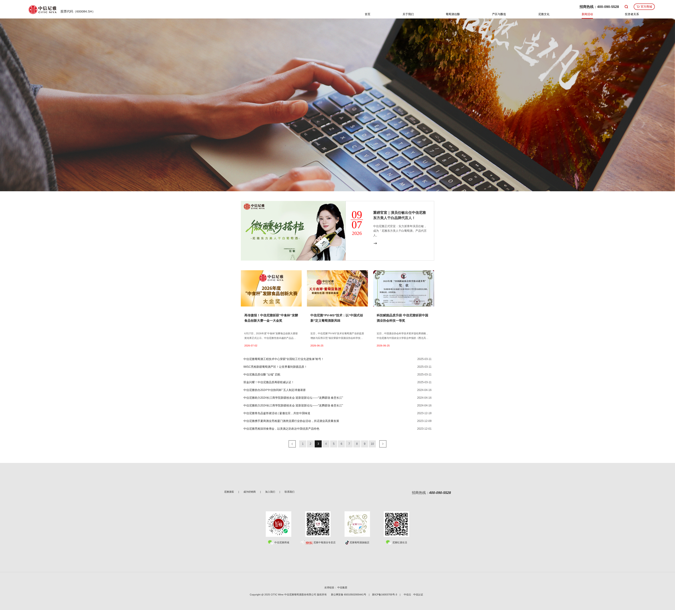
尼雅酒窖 (229, 491)
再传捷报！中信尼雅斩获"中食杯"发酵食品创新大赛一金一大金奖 (271, 318)
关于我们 (408, 14)
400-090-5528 (608, 7)
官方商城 (646, 6)
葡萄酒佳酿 (453, 14)
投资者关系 (632, 14)
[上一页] (292, 443)
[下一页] (382, 443)
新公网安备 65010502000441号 (348, 594)
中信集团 (342, 587)
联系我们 (289, 491)
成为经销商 (249, 491)
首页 (367, 14)
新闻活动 (587, 14)
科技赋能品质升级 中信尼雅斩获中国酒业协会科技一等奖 (402, 318)
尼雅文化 (543, 14)
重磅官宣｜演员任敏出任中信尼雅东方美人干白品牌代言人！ (399, 215)
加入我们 (270, 491)
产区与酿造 (499, 14)
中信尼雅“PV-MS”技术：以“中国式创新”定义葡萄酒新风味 (336, 318)
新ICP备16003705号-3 (384, 594)
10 (372, 443)
